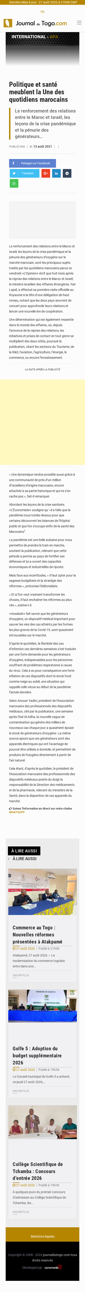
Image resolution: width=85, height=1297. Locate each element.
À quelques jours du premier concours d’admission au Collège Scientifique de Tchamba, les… (39, 1197)
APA (54, 36)
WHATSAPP (17, 812)
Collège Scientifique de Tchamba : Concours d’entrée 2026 (38, 1171)
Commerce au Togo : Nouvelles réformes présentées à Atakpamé (38, 935)
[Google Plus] (45, 173)
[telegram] (67, 173)
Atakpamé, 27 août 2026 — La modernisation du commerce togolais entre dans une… (39, 961)
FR (42, 12)
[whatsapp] (14, 183)
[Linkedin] (56, 173)
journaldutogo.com (56, 1255)
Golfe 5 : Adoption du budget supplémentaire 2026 (37, 1056)
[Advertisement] (42, 422)
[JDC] (35, 23)
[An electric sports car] (42, 892)
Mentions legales (42, 1236)
